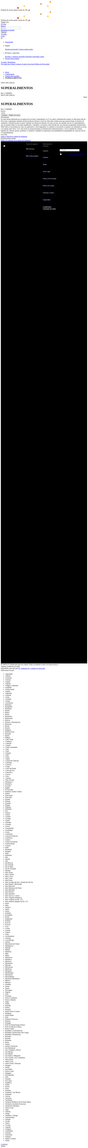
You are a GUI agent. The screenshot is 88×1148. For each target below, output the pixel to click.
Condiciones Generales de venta (49, 208)
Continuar (4, 1144)
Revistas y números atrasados (15, 57)
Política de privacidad (76, 154)
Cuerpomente (9, 74)
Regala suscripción (11, 49)
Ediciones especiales (32, 57)
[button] (13, 147)
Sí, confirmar (23, 668)
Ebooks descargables (12, 58)
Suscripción (9, 42)
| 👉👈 (25, 6)
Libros (42, 57)
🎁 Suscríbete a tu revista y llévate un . (37, 8)
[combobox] (11, 28)
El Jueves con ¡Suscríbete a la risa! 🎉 (21, 4)
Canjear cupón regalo (25, 49)
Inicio (7, 72)
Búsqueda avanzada (7, 30)
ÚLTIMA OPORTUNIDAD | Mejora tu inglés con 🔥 (30, 2)
